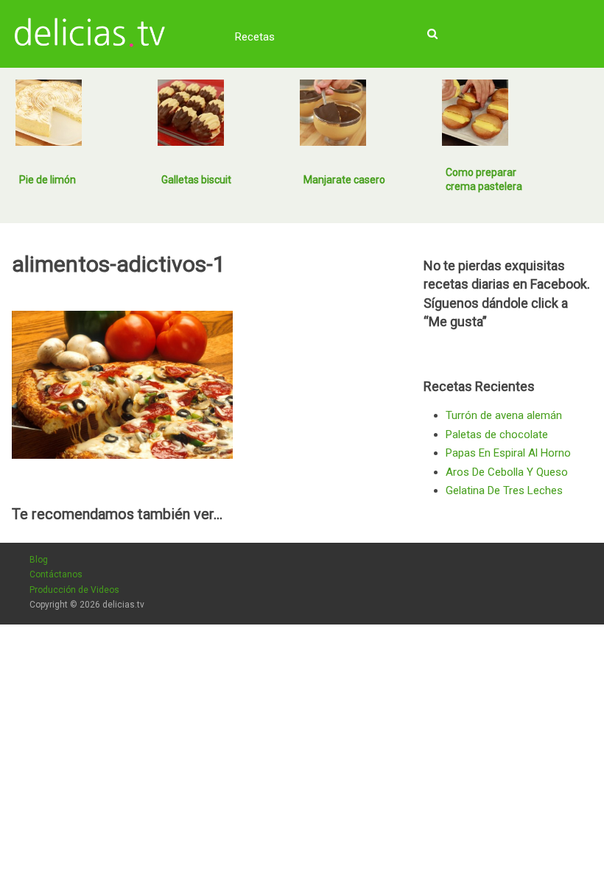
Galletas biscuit (196, 180)
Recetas (255, 36)
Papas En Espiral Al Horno (508, 453)
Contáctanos (55, 574)
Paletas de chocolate (497, 434)
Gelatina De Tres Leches (504, 490)
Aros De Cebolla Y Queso (507, 472)
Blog (38, 560)
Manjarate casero (344, 180)
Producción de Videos (74, 590)
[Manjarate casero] (333, 113)
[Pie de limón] (48, 113)
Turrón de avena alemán (504, 415)
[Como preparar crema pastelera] (475, 113)
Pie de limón (47, 180)
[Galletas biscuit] (191, 113)
